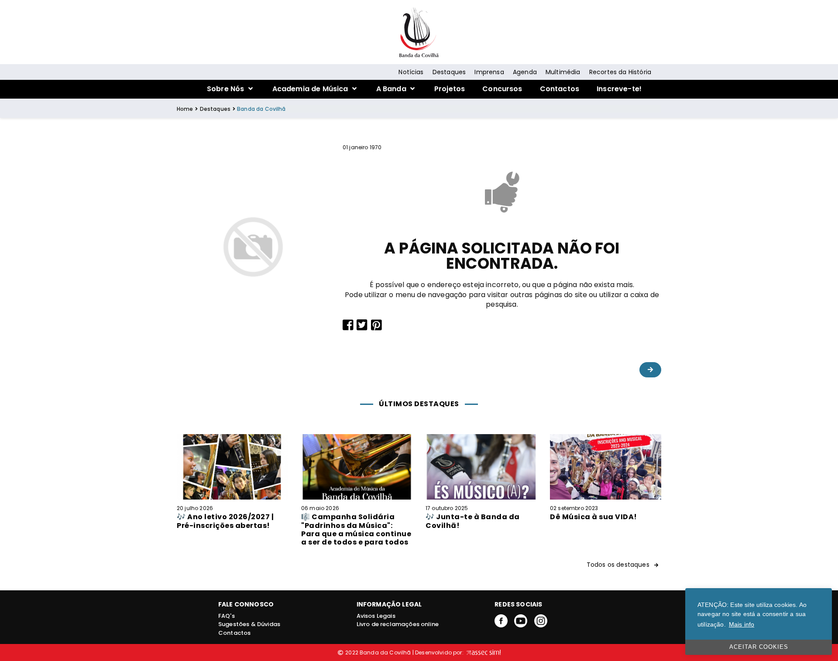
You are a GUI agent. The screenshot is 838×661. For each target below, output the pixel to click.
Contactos (559, 89)
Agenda (525, 72)
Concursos (502, 89)
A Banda (392, 89)
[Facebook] (501, 620)
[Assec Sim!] (483, 652)
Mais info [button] (741, 624)
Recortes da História (620, 72)
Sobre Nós (226, 89)
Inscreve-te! (619, 89)
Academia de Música (311, 89)
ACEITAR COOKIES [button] (758, 647)
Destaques (449, 72)
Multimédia (563, 72)
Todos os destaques (619, 564)
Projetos (449, 89)
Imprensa (489, 72)
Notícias (410, 72)
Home (185, 109)
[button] (650, 369)
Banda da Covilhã (261, 109)
